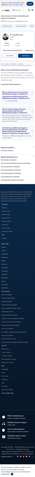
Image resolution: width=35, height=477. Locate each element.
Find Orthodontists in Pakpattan (10, 166)
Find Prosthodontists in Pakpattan (11, 173)
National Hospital (6, 301)
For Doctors (4, 376)
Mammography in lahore (8, 359)
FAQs (3, 235)
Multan (3, 261)
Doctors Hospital (6, 295)
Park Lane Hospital (7, 335)
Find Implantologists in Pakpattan (11, 170)
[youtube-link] (23, 456)
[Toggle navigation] (32, 10)
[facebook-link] (17, 456)
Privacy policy (6, 211)
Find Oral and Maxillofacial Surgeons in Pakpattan (16, 163)
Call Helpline (25, 56)
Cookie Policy (5, 474)
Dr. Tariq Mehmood (16, 35)
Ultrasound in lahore (7, 362)
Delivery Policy (6, 214)
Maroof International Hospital (10, 325)
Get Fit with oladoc (7, 389)
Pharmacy (4, 379)
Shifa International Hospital (9, 315)
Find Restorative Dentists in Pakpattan (12, 180)
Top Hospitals (5, 291)
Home (2, 64)
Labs (2, 383)
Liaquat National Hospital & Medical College (14, 342)
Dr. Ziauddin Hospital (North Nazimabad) (13, 332)
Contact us (5, 224)
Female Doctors (7, 26)
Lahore (3, 250)
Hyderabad (4, 288)
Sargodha (4, 274)
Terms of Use (6, 228)
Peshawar (4, 264)
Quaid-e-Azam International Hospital (12, 318)
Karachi (3, 247)
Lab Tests (4, 386)
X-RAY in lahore (6, 352)
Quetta (3, 281)
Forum (3, 372)
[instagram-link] (20, 456)
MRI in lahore (5, 349)
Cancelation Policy (7, 231)
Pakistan (7, 64)
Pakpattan (13, 64)
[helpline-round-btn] (28, 10)
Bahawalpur (5, 278)
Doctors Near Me (21, 26)
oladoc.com (29, 451)
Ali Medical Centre (7, 311)
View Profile (9, 56)
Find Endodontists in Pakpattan (10, 176)
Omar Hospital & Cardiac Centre (11, 308)
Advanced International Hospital (11, 322)
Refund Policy (6, 218)
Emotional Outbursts (7, 150)
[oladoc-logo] (5, 10)
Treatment (20, 64)
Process (4, 238)
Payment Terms (6, 221)
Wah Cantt (4, 284)
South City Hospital (7, 328)
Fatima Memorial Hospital (9, 305)
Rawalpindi (4, 257)
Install (30, 4)
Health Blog (4, 369)
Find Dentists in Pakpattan (9, 160)
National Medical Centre (8, 339)
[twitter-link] (14, 456)
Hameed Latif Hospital (8, 298)
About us (4, 208)
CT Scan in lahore (6, 356)
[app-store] (9, 398)
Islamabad (4, 254)
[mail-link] (26, 456)
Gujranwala (4, 267)
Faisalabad (4, 271)
